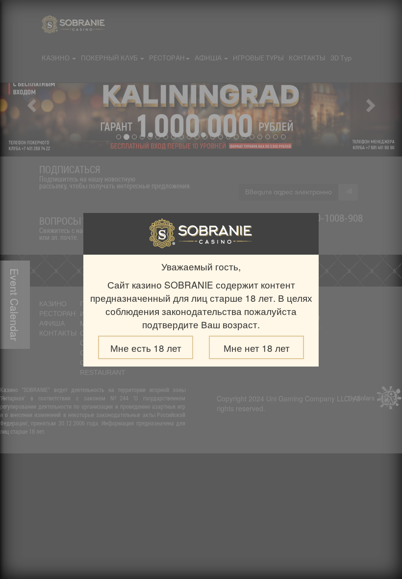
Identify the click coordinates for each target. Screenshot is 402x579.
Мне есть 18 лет (145, 347)
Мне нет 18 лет (257, 347)
